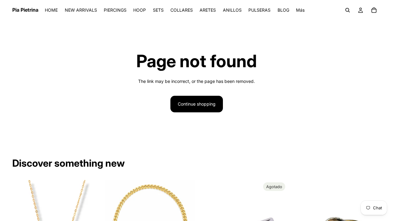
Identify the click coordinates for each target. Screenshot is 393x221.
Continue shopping (197, 104)
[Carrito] (374, 10)
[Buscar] (347, 10)
